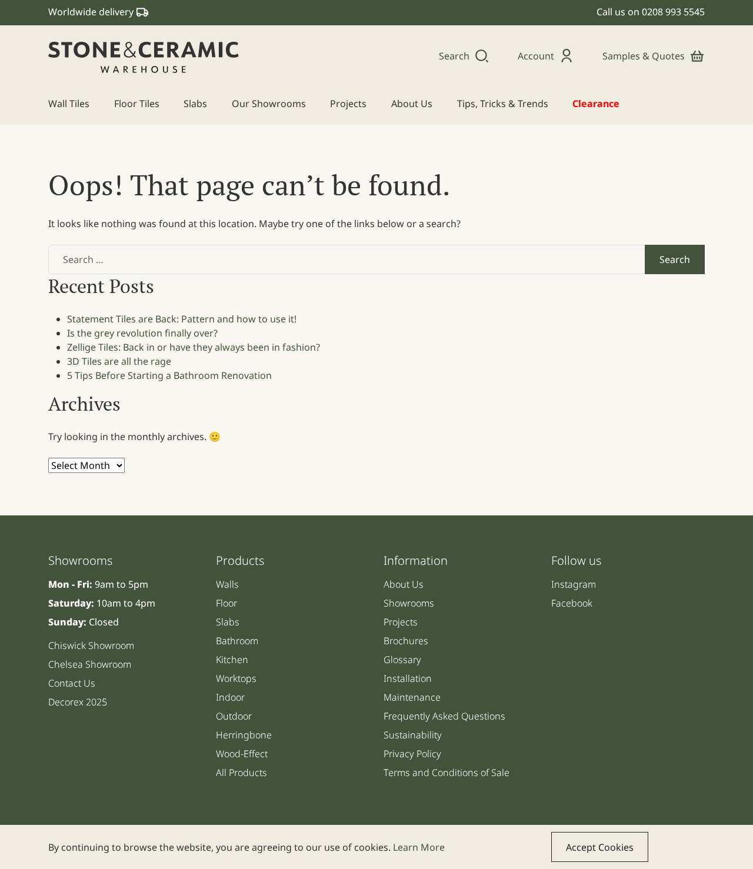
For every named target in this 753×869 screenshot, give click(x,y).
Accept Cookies (600, 847)
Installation (408, 678)
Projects (401, 621)
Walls (227, 584)
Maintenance (412, 697)
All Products (241, 772)
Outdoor (234, 716)
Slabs (227, 621)
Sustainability (413, 734)
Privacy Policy (412, 753)
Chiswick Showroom (91, 645)
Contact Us (71, 683)
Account (536, 55)
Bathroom (237, 640)
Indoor (230, 697)
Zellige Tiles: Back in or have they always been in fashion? (193, 347)
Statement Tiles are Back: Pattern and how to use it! (181, 318)
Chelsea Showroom (89, 664)
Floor (226, 603)
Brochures (406, 640)
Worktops (236, 678)
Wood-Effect (242, 753)
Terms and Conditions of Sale (446, 772)
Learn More (419, 847)
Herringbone (244, 734)
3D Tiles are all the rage (119, 361)
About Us (404, 584)
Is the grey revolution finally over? (142, 333)
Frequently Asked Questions (444, 716)
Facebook (571, 603)
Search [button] (454, 55)
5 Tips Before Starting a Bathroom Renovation (169, 375)
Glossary (402, 659)
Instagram (573, 584)
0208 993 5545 (673, 11)
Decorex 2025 (77, 701)
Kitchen (232, 659)
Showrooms (409, 603)
